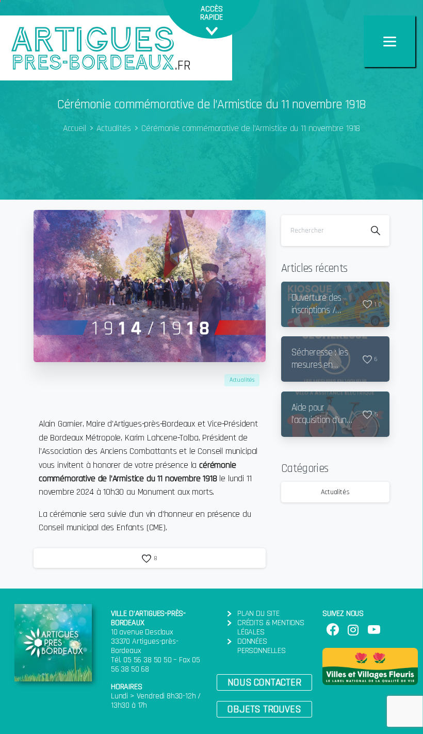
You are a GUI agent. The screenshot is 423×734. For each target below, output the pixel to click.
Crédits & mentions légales (270, 627)
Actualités (113, 128)
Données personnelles (261, 646)
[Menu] (389, 41)
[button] (264, 682)
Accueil (74, 128)
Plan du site (258, 613)
